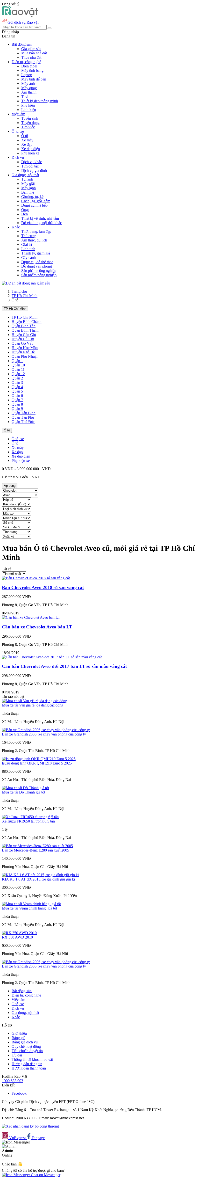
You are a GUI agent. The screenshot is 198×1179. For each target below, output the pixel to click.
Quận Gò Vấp (22, 343)
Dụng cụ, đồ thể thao (37, 262)
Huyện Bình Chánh (27, 322)
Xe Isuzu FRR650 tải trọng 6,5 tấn (28, 821)
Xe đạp (26, 144)
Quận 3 (17, 382)
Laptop (26, 75)
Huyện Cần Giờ (24, 335)
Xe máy (27, 140)
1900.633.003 (12, 1081)
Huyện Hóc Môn (25, 348)
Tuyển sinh (29, 118)
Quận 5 (17, 391)
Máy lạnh (28, 188)
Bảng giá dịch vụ (25, 1042)
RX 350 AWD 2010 (17, 937)
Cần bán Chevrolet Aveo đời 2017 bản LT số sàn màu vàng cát (64, 666)
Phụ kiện (28, 105)
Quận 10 (18, 365)
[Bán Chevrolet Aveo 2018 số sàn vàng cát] (36, 578)
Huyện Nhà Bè (23, 352)
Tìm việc (28, 127)
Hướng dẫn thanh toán (29, 1068)
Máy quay (29, 88)
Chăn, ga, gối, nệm (35, 201)
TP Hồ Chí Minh (24, 296)
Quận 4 (17, 387)
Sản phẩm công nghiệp (38, 271)
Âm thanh (28, 92)
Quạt (25, 210)
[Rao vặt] (20, 16)
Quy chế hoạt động (26, 1046)
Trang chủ (19, 291)
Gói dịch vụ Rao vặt (22, 22)
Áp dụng (9, 486)
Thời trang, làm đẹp (36, 231)
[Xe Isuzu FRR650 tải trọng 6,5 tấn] (30, 817)
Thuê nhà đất (31, 57)
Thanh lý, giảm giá (35, 253)
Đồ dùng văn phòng (36, 266)
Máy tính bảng (32, 70)
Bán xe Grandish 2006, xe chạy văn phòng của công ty (44, 734)
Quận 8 (17, 404)
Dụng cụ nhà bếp (34, 205)
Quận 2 (17, 378)
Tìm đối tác (30, 166)
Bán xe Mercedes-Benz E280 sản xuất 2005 (35, 850)
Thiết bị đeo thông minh (39, 101)
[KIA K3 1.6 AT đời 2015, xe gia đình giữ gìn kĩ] (40, 875)
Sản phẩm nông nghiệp (39, 275)
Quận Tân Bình (23, 413)
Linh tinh (28, 249)
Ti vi (24, 97)
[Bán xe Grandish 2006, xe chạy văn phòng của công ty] (46, 730)
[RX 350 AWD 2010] (19, 933)
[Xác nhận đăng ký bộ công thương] (30, 1126)
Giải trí (26, 244)
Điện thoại (29, 66)
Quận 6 (17, 395)
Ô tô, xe (18, 439)
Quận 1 (17, 361)
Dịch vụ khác (31, 162)
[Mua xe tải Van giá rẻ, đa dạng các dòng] (34, 701)
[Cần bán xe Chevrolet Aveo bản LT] (31, 617)
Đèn (24, 214)
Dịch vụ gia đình (34, 170)
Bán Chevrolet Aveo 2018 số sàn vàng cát (43, 587)
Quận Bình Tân (23, 326)
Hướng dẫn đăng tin (27, 1064)
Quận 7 (17, 400)
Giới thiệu (19, 1033)
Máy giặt (28, 184)
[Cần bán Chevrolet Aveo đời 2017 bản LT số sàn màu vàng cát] (52, 657)
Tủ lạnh (27, 179)
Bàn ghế (27, 192)
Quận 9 (17, 409)
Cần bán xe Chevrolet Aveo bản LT (37, 626)
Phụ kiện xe (30, 153)
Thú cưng (28, 236)
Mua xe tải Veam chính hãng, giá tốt (29, 908)
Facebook (19, 1093)
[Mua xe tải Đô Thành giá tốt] (25, 788)
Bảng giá (18, 1038)
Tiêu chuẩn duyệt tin (27, 1051)
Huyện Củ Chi (23, 339)
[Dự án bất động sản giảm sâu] (26, 283)
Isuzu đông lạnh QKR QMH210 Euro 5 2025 (37, 763)
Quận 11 (18, 369)
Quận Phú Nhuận (25, 356)
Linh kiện (28, 110)
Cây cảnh (28, 257)
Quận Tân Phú (23, 417)
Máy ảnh (28, 83)
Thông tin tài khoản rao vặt (32, 1059)
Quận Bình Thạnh (25, 330)
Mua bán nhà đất (34, 53)
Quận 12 (18, 374)
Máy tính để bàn (33, 79)
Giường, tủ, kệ (32, 197)
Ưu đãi (17, 1055)
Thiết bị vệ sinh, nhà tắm (40, 218)
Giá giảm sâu (31, 49)
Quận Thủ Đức (23, 422)
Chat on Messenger (45, 1175)
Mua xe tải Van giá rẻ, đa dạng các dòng (32, 705)
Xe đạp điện (30, 149)
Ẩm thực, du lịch (34, 240)
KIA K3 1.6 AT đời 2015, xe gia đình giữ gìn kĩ (38, 879)
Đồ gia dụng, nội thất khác (41, 223)
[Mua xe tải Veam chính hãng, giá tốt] (31, 904)
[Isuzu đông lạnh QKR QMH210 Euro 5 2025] (39, 759)
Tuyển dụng (30, 123)
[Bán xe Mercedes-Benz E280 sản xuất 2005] (37, 846)
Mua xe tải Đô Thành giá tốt (23, 792)
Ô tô (24, 136)
